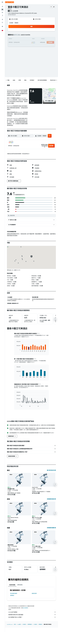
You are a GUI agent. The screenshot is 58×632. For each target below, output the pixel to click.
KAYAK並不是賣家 (12, 612)
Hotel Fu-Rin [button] (35, 487)
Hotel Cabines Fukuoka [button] (13, 517)
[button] (2, 2)
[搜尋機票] (2, 6)
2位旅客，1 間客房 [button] (13, 23)
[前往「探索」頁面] (2, 19)
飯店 (15, 624)
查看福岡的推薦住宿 (51, 527)
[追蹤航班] (2, 22)
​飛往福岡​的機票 (13, 593)
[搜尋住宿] (2, 9)
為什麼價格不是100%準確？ (15, 617)
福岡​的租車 (34, 593)
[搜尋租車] (2, 12)
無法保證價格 (25, 607)
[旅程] (2, 26)
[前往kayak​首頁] (9, 2)
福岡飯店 (12, 595)
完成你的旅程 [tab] (12, 584)
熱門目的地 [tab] (19, 584)
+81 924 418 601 (12, 14)
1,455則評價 (15, 11)
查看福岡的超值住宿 (51, 499)
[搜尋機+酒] (2, 15)
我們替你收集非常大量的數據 (15, 614)
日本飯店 (24, 624)
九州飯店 (35, 624)
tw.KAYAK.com (9, 624)
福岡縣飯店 (30, 624)
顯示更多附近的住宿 (51, 470)
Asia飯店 (19, 624)
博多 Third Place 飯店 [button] (37, 517)
